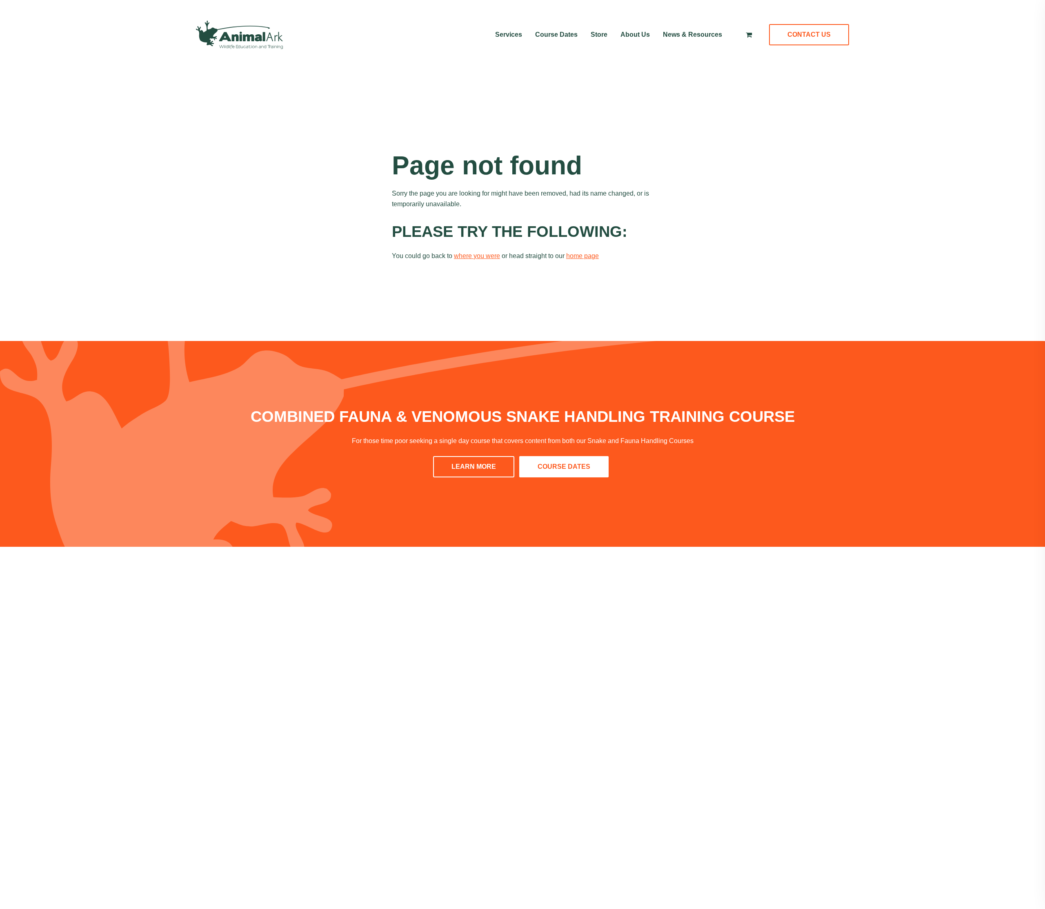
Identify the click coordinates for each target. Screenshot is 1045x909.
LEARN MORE (473, 466)
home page (582, 255)
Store (599, 34)
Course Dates (556, 34)
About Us (635, 34)
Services (508, 34)
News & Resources (692, 34)
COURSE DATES (564, 466)
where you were (477, 255)
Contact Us (809, 34)
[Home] (239, 34)
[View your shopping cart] (749, 34)
